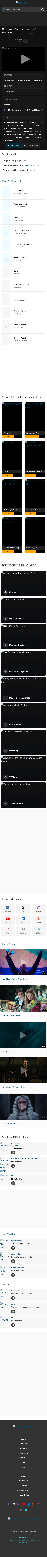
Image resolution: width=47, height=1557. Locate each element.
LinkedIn (23, 922)
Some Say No (31, 548)
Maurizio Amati (32, 165)
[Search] (42, 9)
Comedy (7, 104)
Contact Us (23, 1481)
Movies (23, 1439)
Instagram (39, 911)
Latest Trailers (10, 944)
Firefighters (8, 433)
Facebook (5, 110)
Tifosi (6, 471)
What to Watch (23, 1458)
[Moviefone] (23, 3)
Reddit (12, 110)
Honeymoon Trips (32, 433)
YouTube (8, 922)
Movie (30, 33)
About (23, 1476)
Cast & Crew (9, 181)
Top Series (7, 1284)
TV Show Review (17, 1148)
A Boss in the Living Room (13, 548)
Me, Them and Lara (33, 510)
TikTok (8, 933)
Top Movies (8, 1234)
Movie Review (16, 1162)
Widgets (38, 933)
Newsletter (23, 933)
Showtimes (23, 1453)
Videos (23, 1463)
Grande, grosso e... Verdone (13, 510)
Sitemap (23, 1486)
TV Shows (23, 1444)
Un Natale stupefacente (35, 471)
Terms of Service (23, 1490)
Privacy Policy (23, 1495)
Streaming (23, 1448)
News (23, 1467)
